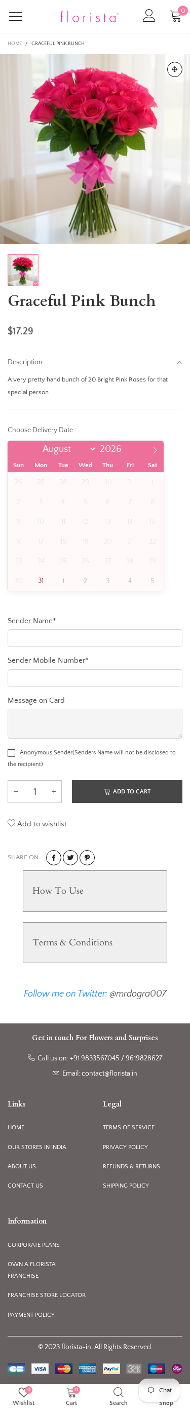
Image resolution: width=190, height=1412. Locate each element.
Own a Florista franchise (32, 1270)
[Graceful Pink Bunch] (95, 149)
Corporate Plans (34, 1245)
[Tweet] (70, 857)
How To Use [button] (58, 891)
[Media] (174, 69)
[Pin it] (87, 857)
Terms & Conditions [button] (72, 942)
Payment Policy (31, 1315)
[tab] (95, 891)
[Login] (149, 16)
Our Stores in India (37, 1147)
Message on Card (36, 700)
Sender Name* (32, 621)
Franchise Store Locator (47, 1295)
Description (25, 362)
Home (16, 1127)
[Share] (53, 857)
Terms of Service (129, 1127)
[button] (15, 792)
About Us (22, 1166)
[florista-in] (89, 16)
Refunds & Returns (131, 1166)
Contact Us (25, 1185)
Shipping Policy (126, 1185)
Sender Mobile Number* (48, 660)
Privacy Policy (125, 1147)
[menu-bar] (22, 16)
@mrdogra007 (137, 994)
